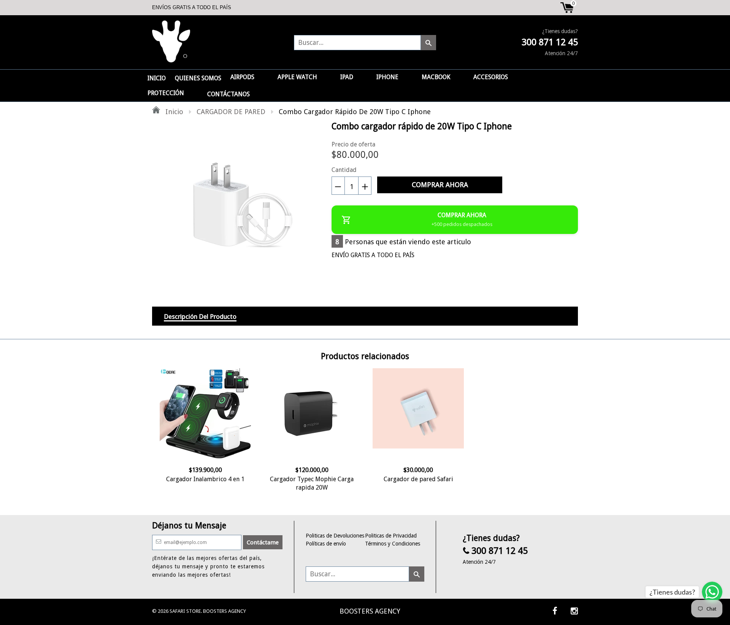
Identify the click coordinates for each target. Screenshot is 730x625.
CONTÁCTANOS (228, 94)
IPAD (346, 77)
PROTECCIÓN (166, 93)
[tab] (200, 316)
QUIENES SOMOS (198, 78)
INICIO (157, 78)
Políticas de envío (326, 544)
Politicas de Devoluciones (335, 536)
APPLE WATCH (297, 77)
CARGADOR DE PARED (231, 112)
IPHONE (387, 77)
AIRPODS (242, 77)
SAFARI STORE (185, 611)
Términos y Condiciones (392, 544)
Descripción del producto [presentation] (200, 316)
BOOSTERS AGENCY (370, 611)
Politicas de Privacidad (391, 536)
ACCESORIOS (490, 77)
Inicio (173, 112)
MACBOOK (436, 77)
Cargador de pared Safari (418, 479)
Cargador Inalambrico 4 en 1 (205, 479)
